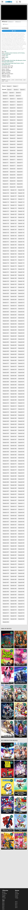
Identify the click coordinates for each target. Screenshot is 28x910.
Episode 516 (21, 610)
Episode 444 (21, 537)
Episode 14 (12, 101)
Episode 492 (21, 585)
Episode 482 (13, 576)
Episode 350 (13, 442)
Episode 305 (13, 397)
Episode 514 (6, 610)
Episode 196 (6, 287)
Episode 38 (12, 126)
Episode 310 (6, 403)
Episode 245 (13, 336)
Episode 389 (13, 482)
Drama (16, 895)
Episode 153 (21, 241)
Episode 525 (21, 619)
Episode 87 (19, 174)
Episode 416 (13, 509)
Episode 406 (6, 500)
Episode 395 (13, 488)
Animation (7, 53)
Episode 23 (12, 111)
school (13, 79)
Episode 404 (13, 497)
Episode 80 (12, 168)
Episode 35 (12, 123)
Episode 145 (6, 235)
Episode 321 (21, 412)
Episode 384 (21, 476)
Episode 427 (6, 521)
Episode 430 (6, 524)
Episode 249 (21, 339)
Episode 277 (6, 369)
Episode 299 (13, 390)
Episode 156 (21, 244)
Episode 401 (13, 494)
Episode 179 (13, 269)
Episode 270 (21, 360)
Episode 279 (21, 369)
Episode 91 (5, 181)
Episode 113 (13, 202)
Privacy (3, 895)
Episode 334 (6, 427)
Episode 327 (21, 418)
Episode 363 (21, 454)
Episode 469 (6, 564)
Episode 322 (6, 415)
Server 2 (19, 21)
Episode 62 (12, 150)
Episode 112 (6, 202)
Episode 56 (12, 144)
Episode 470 (13, 564)
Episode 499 (6, 594)
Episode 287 (13, 378)
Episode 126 (21, 214)
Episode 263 (13, 354)
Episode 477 (21, 570)
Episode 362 (13, 454)
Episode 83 (12, 171)
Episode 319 (6, 412)
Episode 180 (21, 269)
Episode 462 (21, 555)
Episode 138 (21, 226)
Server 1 (11, 21)
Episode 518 (13, 613)
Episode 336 (21, 427)
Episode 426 (21, 518)
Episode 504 (21, 597)
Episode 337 (6, 430)
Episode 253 (6, 345)
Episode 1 (9, 89)
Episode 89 (12, 177)
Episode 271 (6, 363)
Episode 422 (13, 515)
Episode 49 (5, 138)
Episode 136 (6, 226)
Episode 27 (19, 114)
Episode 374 (13, 467)
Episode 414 (21, 506)
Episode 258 (21, 348)
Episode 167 (13, 257)
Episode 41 (12, 129)
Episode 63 (19, 150)
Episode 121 (6, 211)
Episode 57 (19, 144)
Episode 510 (21, 603)
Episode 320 (13, 412)
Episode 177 (21, 266)
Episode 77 (12, 165)
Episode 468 (21, 561)
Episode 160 (6, 251)
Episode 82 (5, 171)
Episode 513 (21, 606)
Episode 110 (13, 199)
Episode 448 (6, 543)
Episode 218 (13, 308)
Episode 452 (13, 546)
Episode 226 (6, 317)
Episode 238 (6, 330)
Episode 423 (21, 515)
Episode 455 (13, 549)
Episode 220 (6, 311)
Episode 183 (21, 272)
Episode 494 (13, 588)
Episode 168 (21, 257)
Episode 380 (13, 473)
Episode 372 (21, 463)
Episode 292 (6, 384)
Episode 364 (6, 457)
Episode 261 (21, 351)
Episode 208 (6, 299)
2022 (3, 906)
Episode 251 (13, 342)
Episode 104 (13, 193)
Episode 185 (13, 275)
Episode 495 (21, 588)
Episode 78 (19, 165)
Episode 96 (19, 184)
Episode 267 (21, 357)
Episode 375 (21, 467)
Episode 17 (12, 104)
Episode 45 (19, 132)
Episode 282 (21, 372)
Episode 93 (19, 181)
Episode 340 (6, 433)
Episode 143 (13, 232)
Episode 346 (6, 439)
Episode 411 (21, 503)
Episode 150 (21, 238)
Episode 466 (6, 561)
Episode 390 (21, 482)
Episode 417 (21, 509)
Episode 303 (21, 394)
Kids (10, 54)
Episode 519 (21, 613)
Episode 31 (5, 120)
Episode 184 (6, 275)
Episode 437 (13, 530)
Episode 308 (13, 400)
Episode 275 (13, 366)
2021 (3, 907)
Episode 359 (13, 451)
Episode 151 (6, 241)
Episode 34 (5, 123)
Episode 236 (13, 327)
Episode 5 (12, 92)
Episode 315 (21, 406)
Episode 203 (13, 293)
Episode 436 (6, 530)
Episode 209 (13, 299)
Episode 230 (13, 320)
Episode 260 (13, 351)
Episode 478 (6, 573)
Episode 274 (6, 366)
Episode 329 (13, 421)
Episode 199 (6, 290)
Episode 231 (21, 320)
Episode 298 (6, 390)
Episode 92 (12, 181)
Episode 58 (5, 147)
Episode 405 (21, 497)
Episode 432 (21, 524)
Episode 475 (6, 570)
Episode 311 (13, 403)
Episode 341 (13, 433)
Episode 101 (13, 190)
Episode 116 (13, 205)
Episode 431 (13, 524)
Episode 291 (21, 381)
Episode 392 (13, 485)
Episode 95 (12, 184)
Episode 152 (13, 241)
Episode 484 (6, 579)
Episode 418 (6, 512)
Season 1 (15, 86)
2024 (3, 903)
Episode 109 (6, 199)
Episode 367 (6, 460)
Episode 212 (13, 302)
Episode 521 (13, 616)
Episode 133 (6, 223)
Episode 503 (13, 597)
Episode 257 (13, 348)
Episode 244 (6, 336)
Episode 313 (6, 406)
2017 (16, 904)
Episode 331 (6, 424)
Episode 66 (19, 153)
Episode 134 (13, 223)
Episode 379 (6, 473)
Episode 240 (21, 330)
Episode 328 (6, 421)
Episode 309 (21, 400)
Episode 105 (21, 193)
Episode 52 (5, 141)
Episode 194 (13, 284)
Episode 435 (21, 527)
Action (16, 892)
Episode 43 (5, 132)
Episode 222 (21, 311)
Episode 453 (21, 546)
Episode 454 (6, 549)
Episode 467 (13, 561)
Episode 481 (6, 576)
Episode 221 (13, 311)
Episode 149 (13, 238)
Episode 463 (6, 558)
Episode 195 (21, 284)
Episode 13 (5, 101)
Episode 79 (5, 168)
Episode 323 (13, 415)
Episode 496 (6, 591)
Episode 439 (6, 533)
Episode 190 (6, 281)
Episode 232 (6, 324)
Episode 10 (5, 98)
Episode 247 (6, 339)
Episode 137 (13, 226)
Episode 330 (21, 421)
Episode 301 (6, 394)
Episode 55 (5, 144)
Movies (3, 892)
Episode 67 (5, 156)
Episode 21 (19, 108)
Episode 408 (21, 500)
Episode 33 (19, 120)
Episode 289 (6, 381)
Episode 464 (13, 558)
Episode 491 (13, 585)
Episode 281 (13, 372)
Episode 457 (6, 552)
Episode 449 (13, 543)
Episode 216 (21, 305)
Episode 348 (21, 439)
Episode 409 (6, 503)
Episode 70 (5, 159)
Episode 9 (18, 95)
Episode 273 (21, 363)
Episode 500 (13, 594)
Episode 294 (21, 384)
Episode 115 (6, 205)
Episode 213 (21, 302)
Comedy (3, 54)
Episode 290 (13, 381)
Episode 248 (13, 339)
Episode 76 (5, 165)
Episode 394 (6, 488)
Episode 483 (21, 576)
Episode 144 (21, 232)
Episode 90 (19, 177)
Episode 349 (6, 442)
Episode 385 (6, 479)
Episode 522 (21, 616)
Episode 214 (6, 305)
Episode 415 (6, 509)
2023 (3, 904)
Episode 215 (13, 305)
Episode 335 (13, 427)
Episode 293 (13, 384)
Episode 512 (13, 606)
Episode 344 (13, 436)
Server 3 (6, 24)
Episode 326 (13, 418)
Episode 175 (6, 266)
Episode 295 (6, 387)
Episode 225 (21, 314)
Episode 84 (19, 171)
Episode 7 (5, 95)
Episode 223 (6, 314)
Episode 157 (6, 247)
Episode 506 (13, 600)
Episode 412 (6, 506)
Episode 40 (5, 129)
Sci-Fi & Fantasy (21, 53)
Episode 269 (13, 360)
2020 (3, 909)
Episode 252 (21, 342)
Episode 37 (5, 126)
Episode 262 (6, 354)
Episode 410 (13, 503)
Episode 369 (21, 460)
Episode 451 (6, 546)
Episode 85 (5, 174)
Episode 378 (21, 470)
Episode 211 (6, 302)
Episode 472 (6, 567)
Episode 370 (6, 463)
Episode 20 (12, 108)
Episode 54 (19, 141)
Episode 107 (13, 196)
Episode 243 (21, 333)
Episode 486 (21, 579)
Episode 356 (13, 448)
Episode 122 (13, 211)
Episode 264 (21, 354)
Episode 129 (21, 217)
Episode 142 (6, 232)
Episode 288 (21, 378)
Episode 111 (21, 199)
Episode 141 (21, 229)
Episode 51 (19, 138)
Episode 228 (21, 317)
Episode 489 (21, 582)
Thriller (16, 898)
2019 (16, 901)
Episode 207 (21, 296)
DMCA (3, 896)
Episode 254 (13, 345)
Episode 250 (6, 342)
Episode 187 (6, 278)
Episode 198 (21, 287)
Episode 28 (5, 117)
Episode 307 (6, 400)
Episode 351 (21, 442)
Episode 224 (13, 314)
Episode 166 (6, 257)
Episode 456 (21, 549)
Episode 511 (6, 606)
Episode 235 (6, 327)
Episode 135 (21, 223)
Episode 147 (21, 235)
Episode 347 (13, 439)
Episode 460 (6, 555)
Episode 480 (21, 573)
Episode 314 (13, 406)
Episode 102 (21, 190)
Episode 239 (13, 330)
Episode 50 (12, 138)
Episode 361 (6, 454)
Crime (16, 896)
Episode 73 (5, 162)
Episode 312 (21, 403)
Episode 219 (21, 308)
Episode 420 (21, 512)
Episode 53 (12, 141)
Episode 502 (6, 597)
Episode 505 (6, 600)
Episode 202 (6, 293)
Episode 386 (13, 479)
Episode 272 (13, 363)
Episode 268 (6, 360)
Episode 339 (21, 430)
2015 (16, 907)
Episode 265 (6, 357)
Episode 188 (13, 278)
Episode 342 (21, 433)
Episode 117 (21, 205)
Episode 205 (6, 296)
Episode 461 (13, 555)
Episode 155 (13, 244)
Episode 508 (6, 603)
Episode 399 (21, 491)
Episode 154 (6, 244)
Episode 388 (6, 482)
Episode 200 (13, 290)
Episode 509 (13, 603)
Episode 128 (13, 217)
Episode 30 (19, 117)
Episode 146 (13, 235)
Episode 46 (5, 135)
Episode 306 (21, 397)
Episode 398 (13, 491)
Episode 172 (6, 263)
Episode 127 (6, 217)
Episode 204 (21, 293)
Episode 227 (13, 317)
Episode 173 (13, 263)
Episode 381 (21, 473)
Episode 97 (5, 187)
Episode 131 (13, 220)
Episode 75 (19, 162)
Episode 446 (13, 540)
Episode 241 (6, 333)
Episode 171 (21, 260)
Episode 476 (13, 570)
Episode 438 (21, 530)
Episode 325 (6, 418)
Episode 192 (21, 281)
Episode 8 (12, 95)
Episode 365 (13, 457)
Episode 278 (13, 369)
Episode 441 (21, 533)
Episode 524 (13, 619)
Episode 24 (19, 111)
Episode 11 (12, 98)
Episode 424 (6, 518)
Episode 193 (6, 284)
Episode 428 (13, 521)
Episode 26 (12, 114)
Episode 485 (13, 579)
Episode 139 (6, 229)
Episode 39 (19, 126)
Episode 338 (13, 430)
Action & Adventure (13, 53)
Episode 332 (13, 424)
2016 (16, 906)
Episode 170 (13, 260)
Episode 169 (6, 260)
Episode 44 (12, 132)
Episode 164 (13, 254)
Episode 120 (21, 208)
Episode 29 (12, 117)
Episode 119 (13, 208)
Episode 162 (21, 251)
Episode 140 (13, 229)
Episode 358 (6, 451)
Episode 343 (6, 436)
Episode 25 (5, 114)
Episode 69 (19, 156)
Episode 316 (6, 409)
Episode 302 (13, 394)
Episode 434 (13, 527)
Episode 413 (13, 506)
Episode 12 (19, 98)
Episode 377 (13, 470)
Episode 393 (21, 485)
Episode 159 (21, 247)
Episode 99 (19, 187)
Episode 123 (21, 211)
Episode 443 (13, 537)
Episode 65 (12, 153)
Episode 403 (6, 497)
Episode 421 (6, 515)
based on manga (18, 79)
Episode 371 (13, 463)
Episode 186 (21, 275)
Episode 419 (13, 512)
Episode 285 (21, 375)
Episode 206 (13, 296)
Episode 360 (21, 451)
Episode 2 (16, 89)
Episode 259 (6, 351)
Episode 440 (13, 533)
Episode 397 (6, 491)
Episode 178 (6, 269)
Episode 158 (13, 247)
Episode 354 (21, 445)
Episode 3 (22, 89)
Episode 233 (13, 324)
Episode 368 (13, 460)
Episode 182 (13, 272)
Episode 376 (6, 470)
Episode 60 (19, 147)
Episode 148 (6, 238)
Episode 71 (12, 159)
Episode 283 (6, 375)
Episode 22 (5, 111)
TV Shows (4, 893)
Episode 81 (19, 168)
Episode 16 (5, 104)
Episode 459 (21, 552)
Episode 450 (21, 543)
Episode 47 (12, 135)
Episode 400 (6, 494)
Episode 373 (6, 467)
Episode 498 (21, 591)
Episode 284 (13, 375)
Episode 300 (21, 390)
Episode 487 (6, 582)
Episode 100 (6, 190)
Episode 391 (6, 485)
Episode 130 (6, 220)
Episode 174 (21, 263)
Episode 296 (13, 387)
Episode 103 (6, 193)
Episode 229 (6, 320)
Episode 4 (5, 92)
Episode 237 (21, 327)
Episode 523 (6, 619)
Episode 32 (12, 120)
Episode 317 (13, 409)
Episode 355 (6, 448)
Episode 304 (6, 397)
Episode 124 (6, 214)
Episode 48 (19, 135)
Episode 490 (6, 585)
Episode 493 (6, 588)
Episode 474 (21, 567)
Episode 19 (5, 108)
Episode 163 (6, 254)
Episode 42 (19, 129)
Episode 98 (12, 187)
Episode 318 (21, 409)
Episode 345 (21, 436)
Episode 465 (21, 558)
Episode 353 (13, 445)
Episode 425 (13, 518)
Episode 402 (21, 494)
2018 (16, 903)
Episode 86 (12, 174)
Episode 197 (13, 287)
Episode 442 (6, 537)
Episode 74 (12, 162)
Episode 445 (6, 540)
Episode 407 (13, 500)
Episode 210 (21, 299)
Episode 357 (21, 448)
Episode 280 (6, 372)
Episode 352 (6, 445)
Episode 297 (21, 387)
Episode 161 (13, 251)
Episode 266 (13, 357)
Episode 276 (21, 366)
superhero (8, 79)
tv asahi (6, 57)
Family (7, 54)
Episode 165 (21, 254)
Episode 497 (13, 591)
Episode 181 (6, 272)
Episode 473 (13, 567)
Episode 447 (21, 540)
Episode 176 (13, 266)
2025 (3, 901)
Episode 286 (6, 378)
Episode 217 (6, 308)
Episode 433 (6, 527)
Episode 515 (13, 610)
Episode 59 (12, 147)
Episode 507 (21, 600)
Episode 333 (21, 424)
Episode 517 (6, 613)
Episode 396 (21, 488)
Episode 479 (13, 573)
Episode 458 (13, 552)
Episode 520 (6, 616)
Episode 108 (21, 196)
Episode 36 (19, 123)
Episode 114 (21, 202)
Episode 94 (5, 184)
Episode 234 (21, 324)
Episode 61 (5, 150)
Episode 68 (12, 156)
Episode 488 (13, 582)
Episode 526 (6, 622)
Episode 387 (21, 479)
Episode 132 (21, 220)
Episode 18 (19, 104)
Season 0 (9, 86)
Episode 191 (13, 281)
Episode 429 (21, 521)
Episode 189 (21, 278)
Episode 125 (13, 214)
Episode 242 (13, 333)
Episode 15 (19, 101)
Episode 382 (6, 476)
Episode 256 (6, 348)
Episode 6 (18, 92)
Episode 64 (5, 153)
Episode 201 (21, 290)
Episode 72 (19, 159)
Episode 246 (21, 336)
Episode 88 (5, 177)
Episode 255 (21, 345)
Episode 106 (6, 196)
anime (6, 81)
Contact (4, 898)
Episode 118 (6, 208)
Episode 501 (21, 594)
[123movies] (8, 2)
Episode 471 (21, 564)
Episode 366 (21, 457)
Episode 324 (21, 415)
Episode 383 (13, 476)
